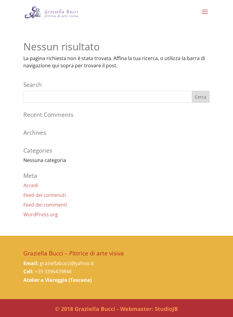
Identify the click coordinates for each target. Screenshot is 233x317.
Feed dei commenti (45, 204)
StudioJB (166, 308)
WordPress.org (40, 214)
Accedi (30, 185)
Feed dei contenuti (44, 195)
